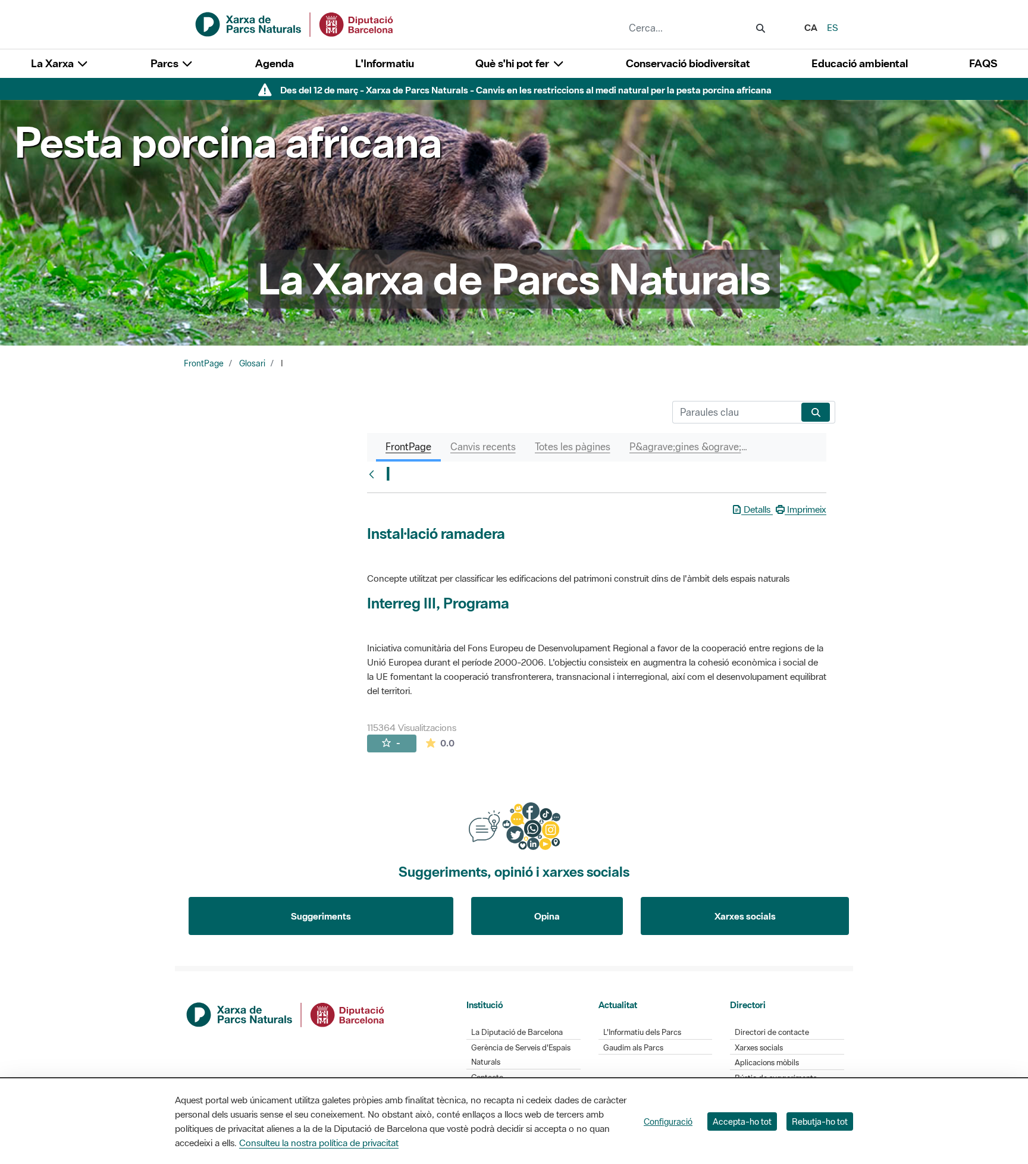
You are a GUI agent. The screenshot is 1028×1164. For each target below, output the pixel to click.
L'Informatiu (384, 63)
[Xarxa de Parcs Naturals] (295, 23)
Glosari (252, 363)
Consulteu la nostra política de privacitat (319, 1143)
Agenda (274, 63)
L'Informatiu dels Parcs (642, 1032)
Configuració (668, 1121)
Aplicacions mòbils (767, 1063)
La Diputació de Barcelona (517, 1032)
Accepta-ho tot (742, 1121)
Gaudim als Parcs (633, 1048)
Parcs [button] (166, 63)
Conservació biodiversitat (688, 63)
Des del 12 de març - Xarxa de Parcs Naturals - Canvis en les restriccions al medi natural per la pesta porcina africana (526, 90)
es (832, 27)
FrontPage (204, 363)
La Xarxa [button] (53, 63)
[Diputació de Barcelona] (286, 1013)
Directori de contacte (772, 1032)
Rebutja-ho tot (820, 1121)
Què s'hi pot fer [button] (513, 63)
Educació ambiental (859, 63)
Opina (547, 916)
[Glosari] (374, 474)
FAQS (983, 63)
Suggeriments (321, 916)
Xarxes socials (745, 916)
